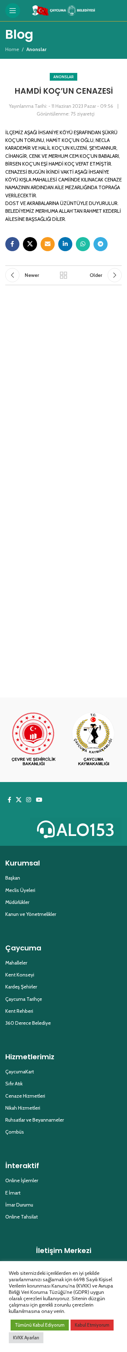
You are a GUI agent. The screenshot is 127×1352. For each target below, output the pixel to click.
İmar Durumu (19, 1205)
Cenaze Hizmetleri (25, 1096)
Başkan (12, 878)
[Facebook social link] (12, 244)
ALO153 (85, 830)
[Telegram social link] (100, 244)
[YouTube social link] (39, 799)
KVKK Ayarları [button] (26, 1337)
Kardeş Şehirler (21, 987)
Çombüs (14, 1132)
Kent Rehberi (19, 1011)
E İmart (12, 1193)
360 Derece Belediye (28, 1023)
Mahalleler (16, 963)
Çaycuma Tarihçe (23, 999)
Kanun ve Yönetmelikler (30, 914)
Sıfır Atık (14, 1083)
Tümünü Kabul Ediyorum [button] (40, 1325)
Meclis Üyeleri (20, 890)
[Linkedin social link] (65, 244)
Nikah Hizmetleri (22, 1108)
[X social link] (30, 244)
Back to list (63, 275)
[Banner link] (33, 740)
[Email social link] (48, 244)
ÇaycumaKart (19, 1071)
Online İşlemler (21, 1180)
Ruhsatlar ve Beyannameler (34, 1120)
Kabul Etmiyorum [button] (92, 1325)
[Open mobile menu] (13, 11)
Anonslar (63, 76)
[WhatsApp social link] (83, 244)
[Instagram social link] (29, 799)
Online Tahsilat (21, 1217)
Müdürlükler (17, 902)
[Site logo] (63, 10)
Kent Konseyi (19, 975)
